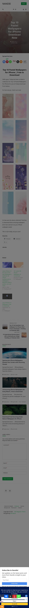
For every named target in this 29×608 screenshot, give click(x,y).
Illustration (14, 507)
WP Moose (13, 513)
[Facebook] (4, 60)
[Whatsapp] (10, 60)
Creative (20, 507)
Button (23, 3)
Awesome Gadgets (8, 506)
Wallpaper (16, 506)
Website (5, 473)
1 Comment (23, 401)
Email (5, 468)
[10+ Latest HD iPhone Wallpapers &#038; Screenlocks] (18, 265)
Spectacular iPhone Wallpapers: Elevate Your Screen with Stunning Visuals (13, 362)
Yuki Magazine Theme (19, 511)
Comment (6, 445)
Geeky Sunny (14, 41)
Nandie (6, 3)
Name (5, 463)
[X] (17, 60)
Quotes (22, 506)
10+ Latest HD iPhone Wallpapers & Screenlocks (17, 273)
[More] (21, 60)
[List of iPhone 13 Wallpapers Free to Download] (7, 296)
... (12, 371)
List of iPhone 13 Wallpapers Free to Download (6, 304)
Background (7, 507)
